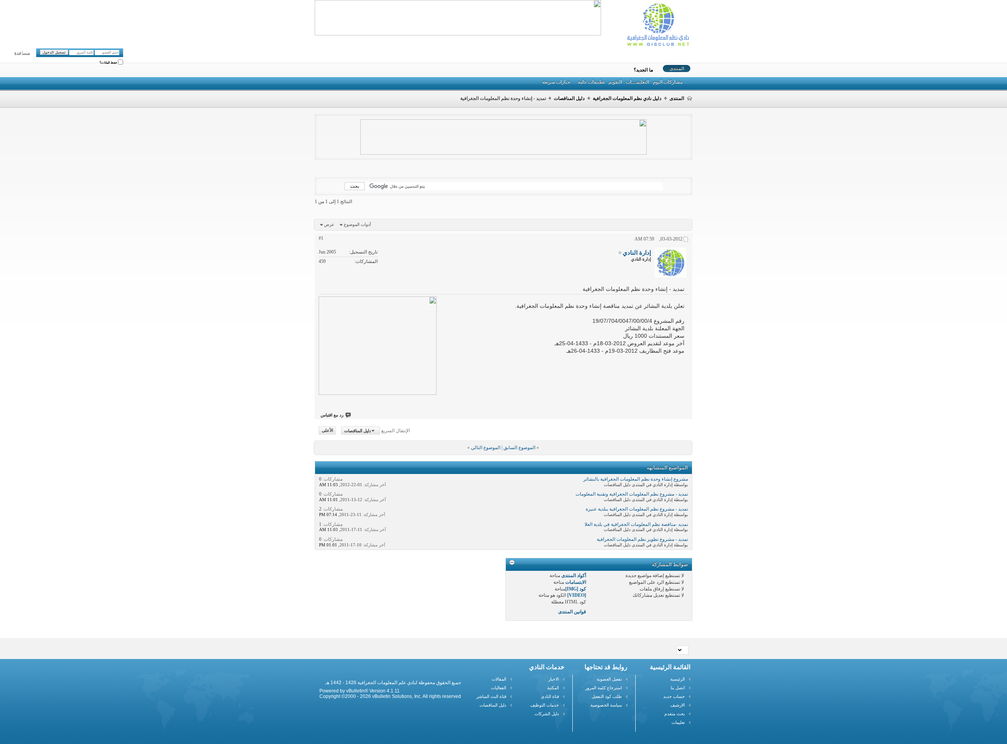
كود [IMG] (575, 589)
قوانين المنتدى (572, 611)
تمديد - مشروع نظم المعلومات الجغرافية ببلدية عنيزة (637, 509)
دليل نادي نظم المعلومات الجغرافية (627, 98)
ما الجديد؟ (643, 70)
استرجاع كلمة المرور (603, 687)
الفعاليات (498, 687)
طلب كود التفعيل (607, 696)
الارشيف (677, 705)
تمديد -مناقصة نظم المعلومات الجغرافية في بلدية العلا (636, 524)
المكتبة (553, 687)
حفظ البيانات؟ (109, 63)
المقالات (499, 679)
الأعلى (327, 430)
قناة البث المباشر (491, 696)
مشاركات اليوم (667, 82)
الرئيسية (677, 679)
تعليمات (678, 722)
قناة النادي (550, 696)
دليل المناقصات (569, 98)
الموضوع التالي (485, 447)
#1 (321, 238)
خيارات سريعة (556, 82)
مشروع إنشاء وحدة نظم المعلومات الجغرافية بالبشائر (635, 479)
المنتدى (676, 68)
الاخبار (553, 679)
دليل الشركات (547, 713)
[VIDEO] (576, 595)
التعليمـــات (637, 82)
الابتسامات (575, 582)
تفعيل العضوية (609, 679)
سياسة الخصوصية (606, 705)
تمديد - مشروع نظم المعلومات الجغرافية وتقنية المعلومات (631, 494)
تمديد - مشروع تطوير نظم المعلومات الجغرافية (642, 539)
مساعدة (22, 53)
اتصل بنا (678, 687)
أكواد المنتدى (573, 575)
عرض (329, 224)
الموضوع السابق (519, 447)
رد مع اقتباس (332, 415)
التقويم (615, 82)
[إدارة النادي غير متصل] (670, 263)
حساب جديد (674, 696)
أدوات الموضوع (357, 224)
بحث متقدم (674, 713)
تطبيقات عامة (591, 82)
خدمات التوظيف (544, 705)
